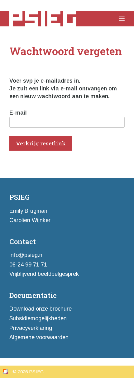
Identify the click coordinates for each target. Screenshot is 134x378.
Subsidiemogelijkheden (38, 318)
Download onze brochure (40, 309)
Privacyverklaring (30, 328)
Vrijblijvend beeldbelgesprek (44, 274)
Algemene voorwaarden (39, 337)
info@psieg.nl (26, 255)
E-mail (18, 113)
